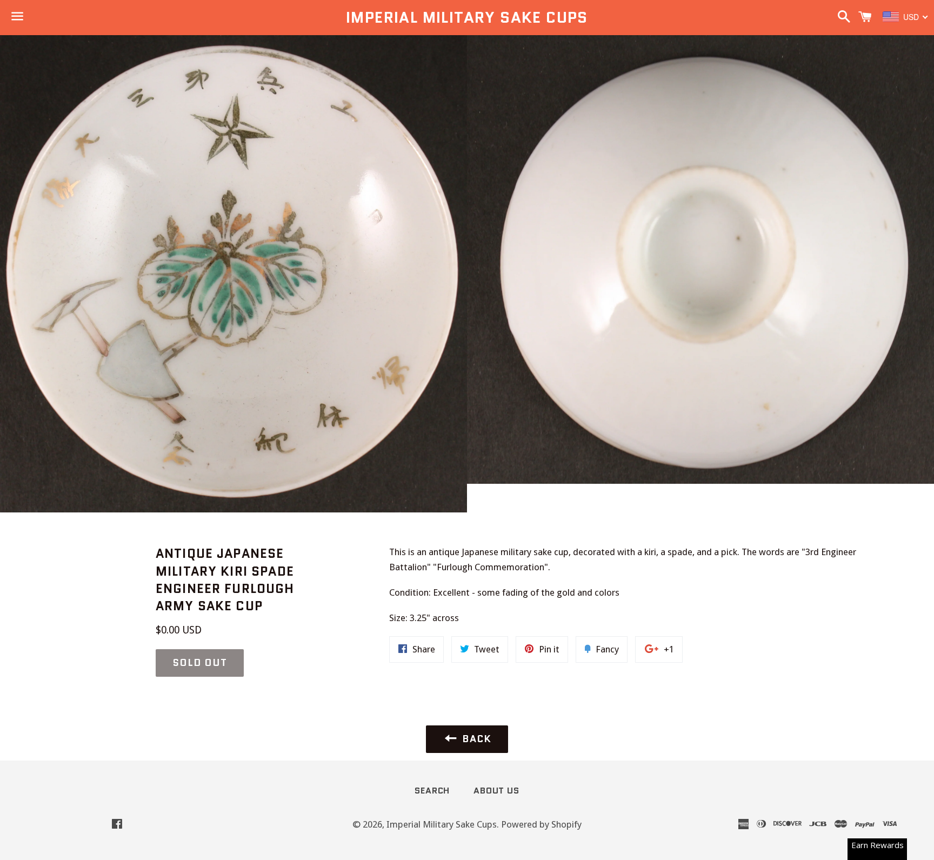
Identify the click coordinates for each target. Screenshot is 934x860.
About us (496, 790)
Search (432, 790)
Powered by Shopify (541, 824)
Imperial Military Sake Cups (467, 17)
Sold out (199, 663)
